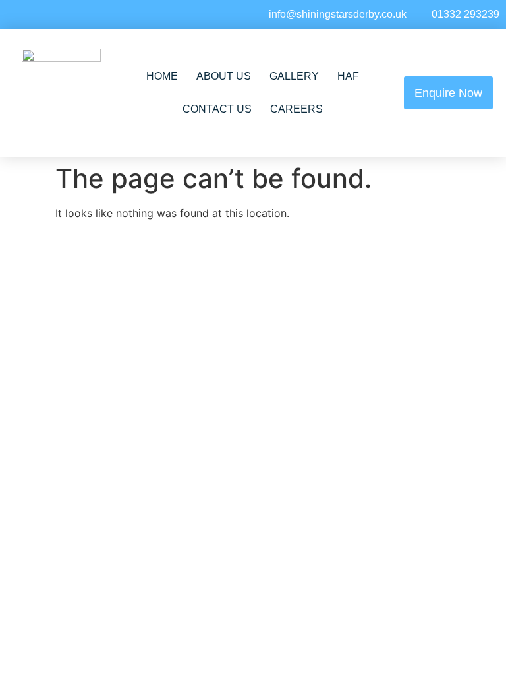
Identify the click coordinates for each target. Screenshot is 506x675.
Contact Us (217, 109)
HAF (348, 76)
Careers (296, 109)
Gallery (294, 76)
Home (162, 76)
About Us (223, 76)
